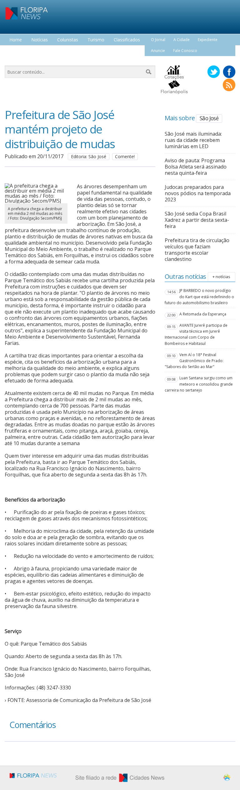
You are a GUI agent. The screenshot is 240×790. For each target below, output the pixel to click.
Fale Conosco (185, 50)
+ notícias (221, 276)
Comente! (125, 156)
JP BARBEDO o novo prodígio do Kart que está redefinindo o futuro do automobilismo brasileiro (199, 296)
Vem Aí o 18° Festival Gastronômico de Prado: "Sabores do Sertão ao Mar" (194, 360)
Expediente (208, 39)
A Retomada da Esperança (202, 314)
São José (209, 118)
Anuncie (158, 50)
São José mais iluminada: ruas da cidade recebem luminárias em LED (193, 140)
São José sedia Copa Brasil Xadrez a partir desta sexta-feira (197, 220)
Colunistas (67, 40)
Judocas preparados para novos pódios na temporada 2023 (198, 193)
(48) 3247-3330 (54, 687)
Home (15, 40)
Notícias (39, 40)
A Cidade (181, 39)
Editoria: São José (88, 156)
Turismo (96, 40)
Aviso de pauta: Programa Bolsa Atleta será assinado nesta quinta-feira (196, 166)
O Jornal (158, 39)
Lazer (15, 51)
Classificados (127, 40)
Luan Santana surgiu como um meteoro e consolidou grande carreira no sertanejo (199, 383)
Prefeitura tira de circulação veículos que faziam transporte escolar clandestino (197, 249)
